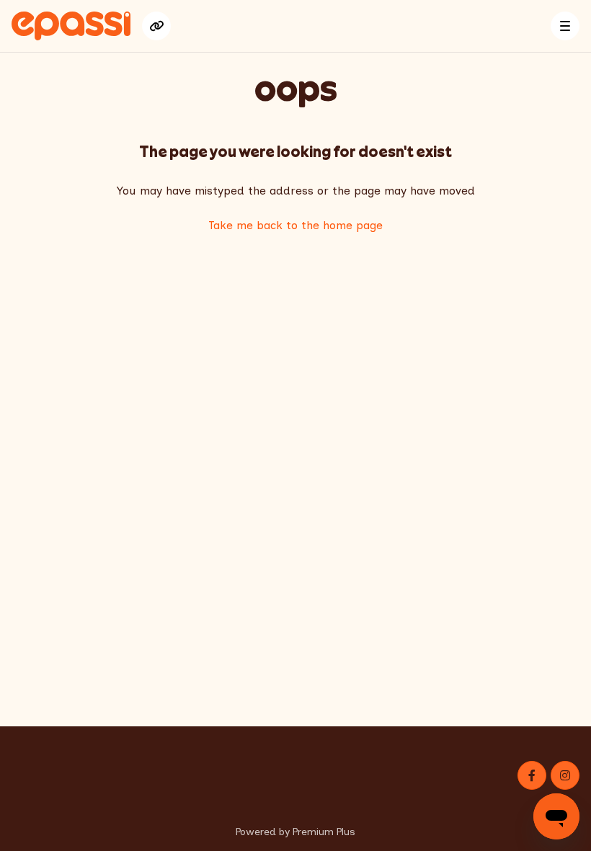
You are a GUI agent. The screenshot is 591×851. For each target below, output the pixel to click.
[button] (565, 26)
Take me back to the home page (295, 225)
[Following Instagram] (565, 775)
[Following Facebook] (531, 775)
